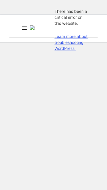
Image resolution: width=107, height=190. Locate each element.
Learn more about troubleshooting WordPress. (71, 42)
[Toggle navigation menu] (24, 28)
